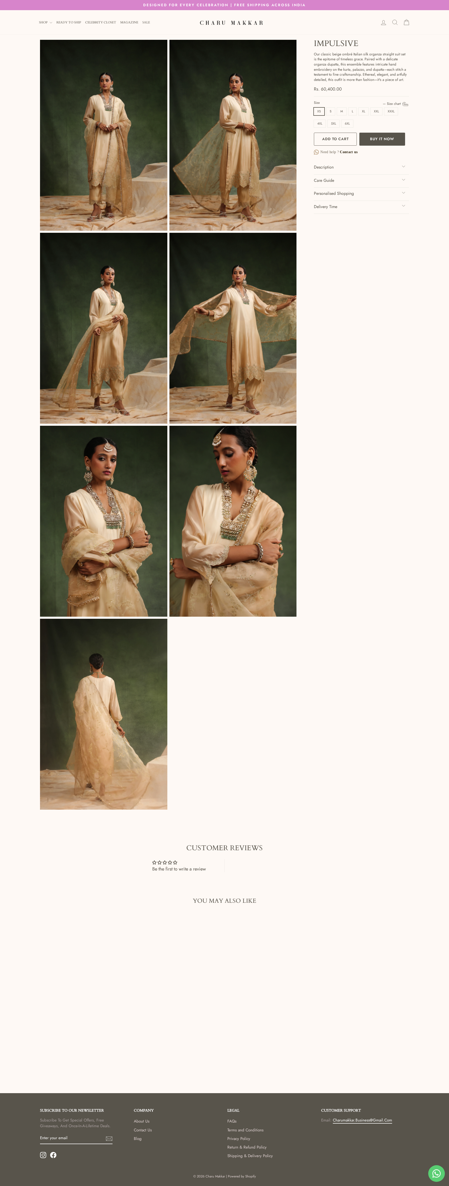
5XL (333, 123)
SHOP (43, 22)
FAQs (231, 1121)
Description (324, 167)
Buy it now (382, 138)
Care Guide (324, 180)
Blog (138, 1139)
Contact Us (143, 1130)
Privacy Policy (238, 1139)
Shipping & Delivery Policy (250, 1156)
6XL (347, 123)
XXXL (391, 111)
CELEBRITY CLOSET (100, 22)
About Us (141, 1121)
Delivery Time (325, 207)
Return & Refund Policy (247, 1147)
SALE (146, 22)
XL (363, 111)
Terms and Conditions (245, 1130)
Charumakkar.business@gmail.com (362, 1120)
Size (358, 102)
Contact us (348, 152)
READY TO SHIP (68, 22)
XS (319, 111)
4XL (319, 123)
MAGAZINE (129, 22)
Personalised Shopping (334, 193)
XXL (376, 111)
